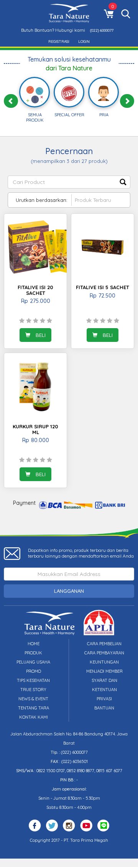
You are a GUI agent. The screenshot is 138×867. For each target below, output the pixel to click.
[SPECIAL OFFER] (69, 93)
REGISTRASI (58, 41)
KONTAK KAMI (33, 717)
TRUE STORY (33, 689)
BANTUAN (104, 708)
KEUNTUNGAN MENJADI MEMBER (104, 666)
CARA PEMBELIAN (104, 643)
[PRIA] (103, 93)
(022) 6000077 (101, 30)
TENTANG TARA (33, 708)
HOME (33, 643)
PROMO (33, 671)
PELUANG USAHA (33, 662)
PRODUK (33, 653)
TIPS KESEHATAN (33, 680)
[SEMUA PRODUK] (34, 95)
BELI (40, 335)
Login (84, 41)
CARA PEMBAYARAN (104, 653)
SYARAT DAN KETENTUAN (104, 685)
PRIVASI (104, 698)
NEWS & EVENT (33, 698)
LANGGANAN (69, 591)
